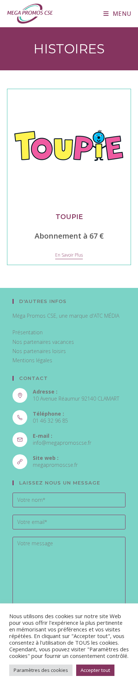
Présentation (28, 332)
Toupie (69, 217)
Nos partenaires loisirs (39, 351)
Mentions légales (32, 360)
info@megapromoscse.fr (62, 442)
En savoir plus (69, 255)
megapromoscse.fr (55, 464)
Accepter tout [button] (95, 670)
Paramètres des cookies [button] (41, 670)
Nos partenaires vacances (43, 341)
